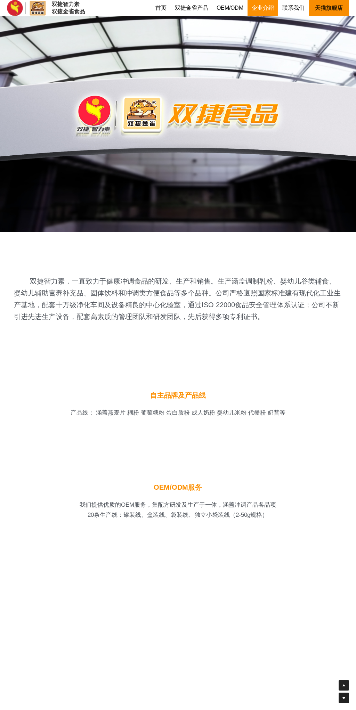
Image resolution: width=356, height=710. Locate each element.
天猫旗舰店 (329, 8)
